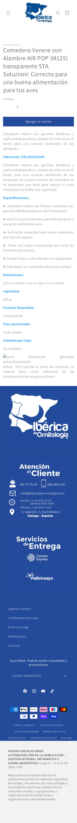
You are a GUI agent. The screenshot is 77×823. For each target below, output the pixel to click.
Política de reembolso (51, 725)
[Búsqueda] (58, 12)
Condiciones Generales (23, 618)
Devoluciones (17, 636)
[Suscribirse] (64, 675)
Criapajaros (28, 725)
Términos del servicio (54, 731)
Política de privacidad (27, 731)
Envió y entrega (18, 627)
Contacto (14, 645)
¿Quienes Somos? (19, 609)
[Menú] (8, 12)
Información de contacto (43, 737)
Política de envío (17, 737)
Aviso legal (67, 737)
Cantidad (8, 99)
